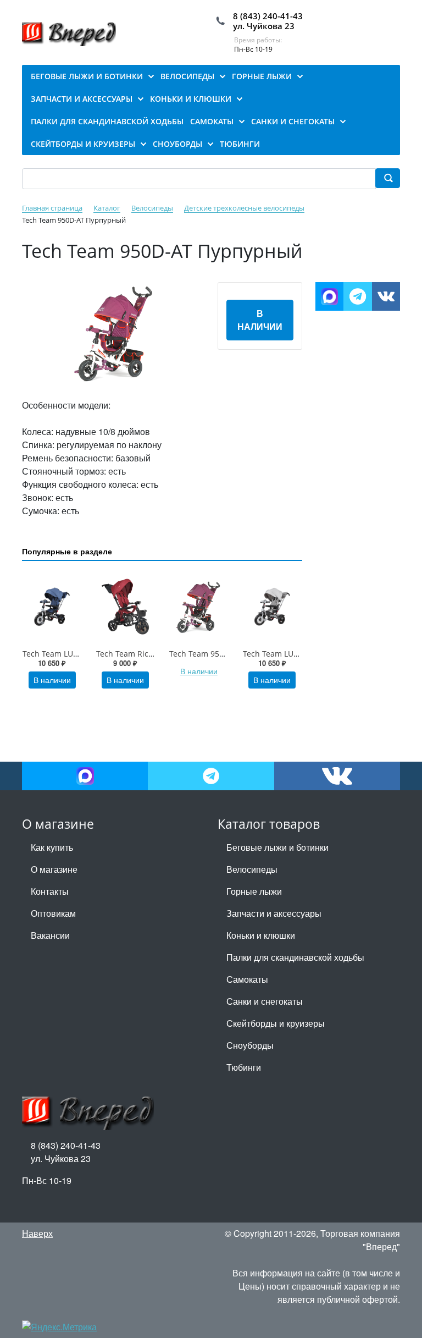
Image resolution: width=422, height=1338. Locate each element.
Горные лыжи (254, 891)
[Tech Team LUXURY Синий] (52, 606)
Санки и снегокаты (264, 1001)
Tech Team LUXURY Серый (291, 653)
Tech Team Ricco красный (144, 653)
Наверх (37, 1233)
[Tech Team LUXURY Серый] (272, 606)
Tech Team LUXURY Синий (71, 653)
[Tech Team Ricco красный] (126, 606)
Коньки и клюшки (260, 935)
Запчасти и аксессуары (273, 913)
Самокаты (247, 979)
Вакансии (50, 935)
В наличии (259, 320)
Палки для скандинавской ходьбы (295, 957)
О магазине (54, 869)
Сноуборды (250, 1045)
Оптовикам (53, 913)
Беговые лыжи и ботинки (277, 847)
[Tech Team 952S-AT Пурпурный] (199, 606)
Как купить (52, 847)
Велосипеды (251, 869)
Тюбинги (243, 1067)
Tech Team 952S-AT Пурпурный (227, 653)
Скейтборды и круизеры (275, 1023)
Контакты (50, 891)
